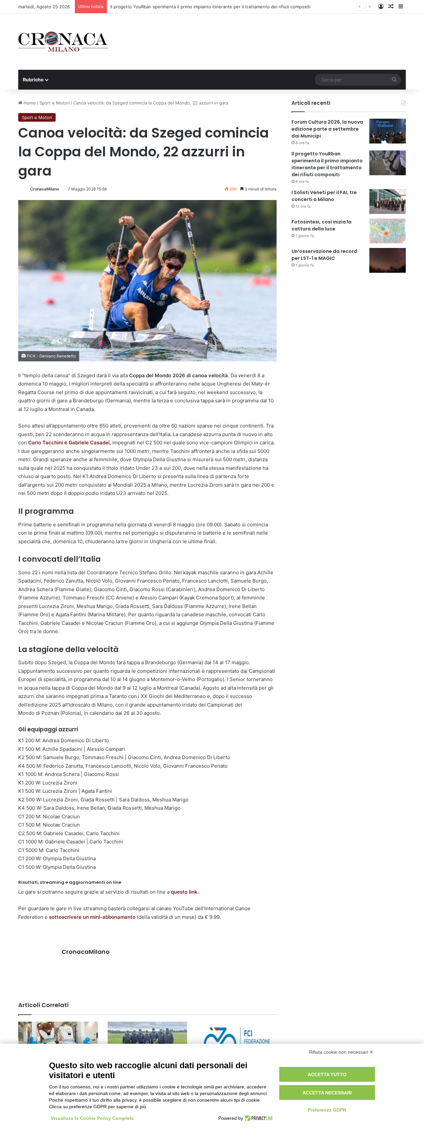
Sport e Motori (54, 102)
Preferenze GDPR (327, 1110)
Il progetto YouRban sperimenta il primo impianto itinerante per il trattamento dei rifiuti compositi (210, 6)
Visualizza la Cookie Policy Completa (92, 1118)
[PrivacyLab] (258, 1118)
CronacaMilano (44, 188)
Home (29, 102)
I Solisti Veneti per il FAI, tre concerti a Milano (324, 196)
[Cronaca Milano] (63, 42)
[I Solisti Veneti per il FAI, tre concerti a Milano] (387, 201)
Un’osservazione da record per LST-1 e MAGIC (324, 255)
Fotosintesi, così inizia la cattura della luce (321, 225)
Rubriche (33, 79)
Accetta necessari (327, 1092)
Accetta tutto (327, 1074)
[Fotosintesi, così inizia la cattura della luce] (387, 231)
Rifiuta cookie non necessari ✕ (341, 1052)
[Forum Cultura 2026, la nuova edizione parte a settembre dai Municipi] (387, 131)
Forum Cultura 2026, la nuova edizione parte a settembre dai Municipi (327, 129)
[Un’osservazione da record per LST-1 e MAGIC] (387, 260)
